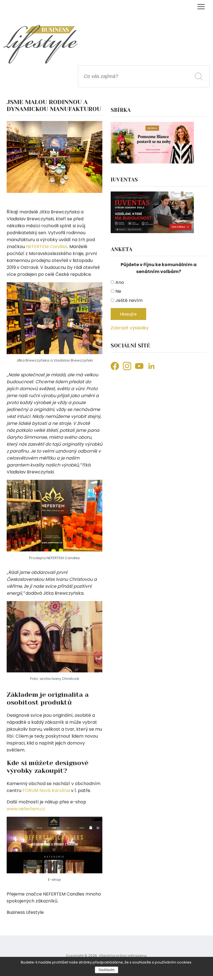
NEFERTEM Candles (46, 246)
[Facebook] (115, 366)
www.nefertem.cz (26, 809)
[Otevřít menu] (200, 6)
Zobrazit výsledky (130, 328)
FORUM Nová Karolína (46, 790)
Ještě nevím (129, 300)
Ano (119, 282)
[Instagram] (127, 366)
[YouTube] (139, 366)
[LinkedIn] (151, 366)
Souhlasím (106, 970)
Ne (118, 291)
